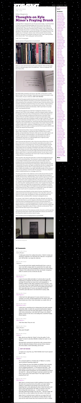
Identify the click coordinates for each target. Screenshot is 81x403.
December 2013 (61, 60)
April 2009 (59, 145)
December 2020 (61, 22)
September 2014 (61, 47)
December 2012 (61, 78)
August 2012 (60, 84)
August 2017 (60, 30)
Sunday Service (60, 5)
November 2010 (61, 116)
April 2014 (59, 54)
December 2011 (61, 96)
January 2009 (60, 149)
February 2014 (60, 57)
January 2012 (60, 95)
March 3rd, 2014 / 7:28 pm (21, 326)
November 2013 (61, 62)
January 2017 (60, 39)
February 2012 (60, 93)
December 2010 (61, 115)
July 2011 (59, 104)
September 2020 (61, 27)
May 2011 (59, 107)
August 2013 (60, 66)
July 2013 (59, 68)
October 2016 (60, 43)
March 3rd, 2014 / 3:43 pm (21, 275)
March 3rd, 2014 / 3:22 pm (21, 261)
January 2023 (60, 15)
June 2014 (59, 51)
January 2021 (60, 21)
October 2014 (60, 45)
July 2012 (59, 86)
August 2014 (60, 48)
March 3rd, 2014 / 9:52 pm (21, 378)
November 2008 (61, 152)
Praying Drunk (24, 240)
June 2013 (59, 69)
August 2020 (60, 28)
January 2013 (60, 77)
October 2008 (60, 154)
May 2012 (59, 89)
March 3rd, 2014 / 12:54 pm (21, 251)
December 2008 (61, 151)
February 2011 (60, 112)
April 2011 (59, 108)
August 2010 (60, 121)
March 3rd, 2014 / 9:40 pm (21, 356)
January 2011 (60, 113)
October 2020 (60, 25)
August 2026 (60, 13)
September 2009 (61, 137)
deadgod (18, 335)
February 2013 (60, 75)
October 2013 (60, 63)
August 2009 (60, 139)
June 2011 (59, 105)
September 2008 (61, 155)
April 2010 (59, 127)
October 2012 (60, 81)
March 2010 (60, 128)
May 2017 (59, 33)
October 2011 (60, 99)
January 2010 (60, 131)
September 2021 (61, 18)
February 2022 (60, 16)
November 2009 (61, 134)
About (65, 5)
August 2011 (60, 102)
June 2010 (59, 124)
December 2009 (61, 133)
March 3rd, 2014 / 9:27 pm (21, 333)
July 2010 (59, 122)
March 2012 (60, 92)
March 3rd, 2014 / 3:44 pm (21, 293)
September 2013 (61, 65)
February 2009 (60, 148)
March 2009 (60, 146)
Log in (58, 159)
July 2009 (59, 140)
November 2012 (61, 80)
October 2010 (60, 118)
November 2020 (61, 24)
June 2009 (59, 142)
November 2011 (61, 98)
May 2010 (59, 125)
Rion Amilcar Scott (20, 305)
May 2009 (59, 143)
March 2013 (60, 74)
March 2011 (60, 110)
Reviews (53, 5)
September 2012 (61, 83)
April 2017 (59, 34)
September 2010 (61, 119)
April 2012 (59, 90)
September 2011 (61, 101)
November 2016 (61, 42)
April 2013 (59, 72)
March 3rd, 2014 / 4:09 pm (21, 318)
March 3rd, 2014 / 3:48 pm (21, 303)
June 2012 (59, 87)
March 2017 (60, 36)
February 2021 (60, 19)
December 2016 (61, 40)
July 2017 (59, 31)
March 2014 (60, 56)
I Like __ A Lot (19, 10)
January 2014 (60, 59)
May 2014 (59, 53)
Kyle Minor (19, 240)
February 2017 (60, 37)
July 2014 (59, 50)
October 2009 (60, 136)
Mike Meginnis (22, 14)
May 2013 (59, 71)
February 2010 (60, 130)
